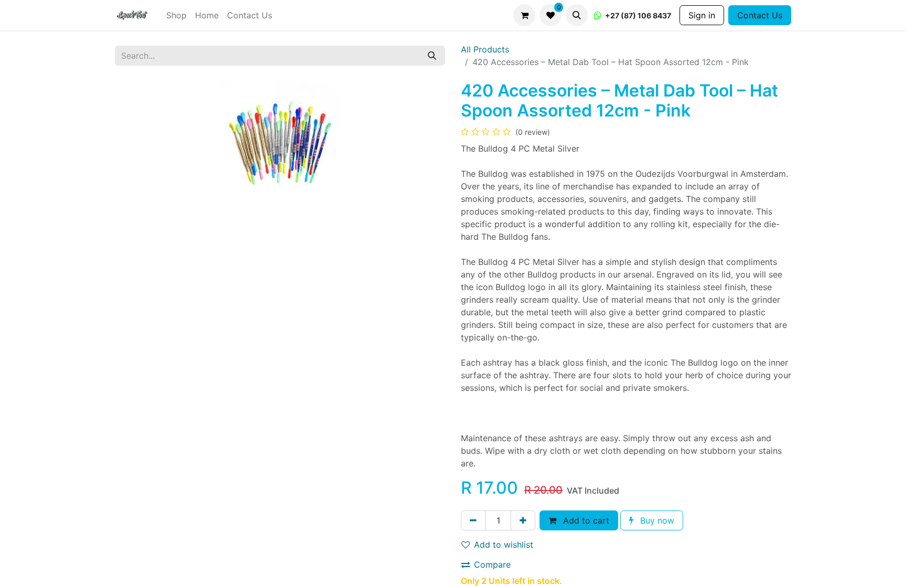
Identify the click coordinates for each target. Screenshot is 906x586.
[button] (577, 15)
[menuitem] (176, 15)
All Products (485, 49)
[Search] (432, 56)
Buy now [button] (656, 520)
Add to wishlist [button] (503, 544)
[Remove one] (473, 520)
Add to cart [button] (584, 520)
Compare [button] (492, 564)
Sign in (701, 15)
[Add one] (523, 520)
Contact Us (759, 15)
